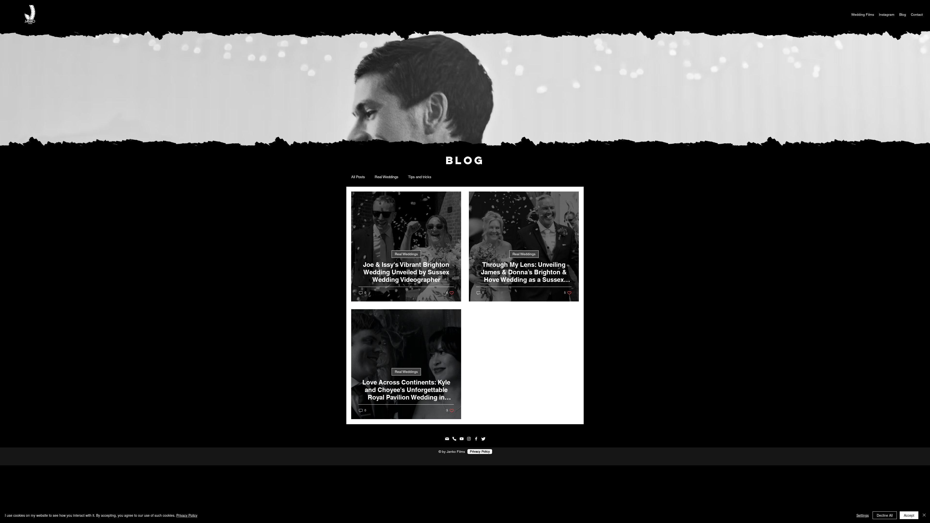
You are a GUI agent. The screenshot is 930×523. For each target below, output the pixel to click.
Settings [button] (862, 515)
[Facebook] (476, 438)
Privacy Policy (186, 515)
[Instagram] (468, 438)
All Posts (358, 177)
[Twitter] (483, 438)
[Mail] (447, 439)
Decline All (885, 515)
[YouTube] (461, 438)
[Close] (924, 515)
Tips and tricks (419, 177)
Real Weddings (386, 177)
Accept (909, 515)
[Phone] (454, 439)
